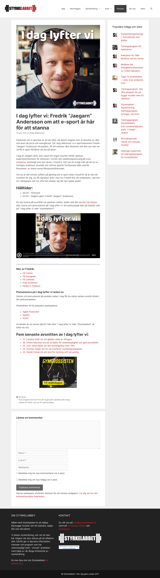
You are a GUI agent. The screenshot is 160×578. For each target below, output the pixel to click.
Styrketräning (92, 8)
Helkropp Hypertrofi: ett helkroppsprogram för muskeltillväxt (131, 154)
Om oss (132, 8)
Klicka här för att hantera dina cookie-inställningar (69, 547)
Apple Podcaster (31, 312)
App (63, 8)
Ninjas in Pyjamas (31, 286)
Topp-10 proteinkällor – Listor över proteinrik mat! (132, 79)
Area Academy (30, 282)
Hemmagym (75, 8)
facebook (72, 525)
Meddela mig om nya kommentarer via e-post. (41, 473)
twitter (82, 525)
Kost (107, 8)
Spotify (26, 315)
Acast (25, 318)
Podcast (120, 8)
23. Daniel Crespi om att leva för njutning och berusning (50, 352)
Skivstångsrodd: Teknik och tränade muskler (130, 141)
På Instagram (29, 276)
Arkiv (143, 8)
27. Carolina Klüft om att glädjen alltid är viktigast (47, 339)
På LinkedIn (28, 279)
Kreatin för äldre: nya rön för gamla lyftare (36, 402)
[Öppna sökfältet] (151, 8)
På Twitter (28, 273)
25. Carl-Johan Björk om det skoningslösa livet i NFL (49, 345)
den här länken (89, 202)
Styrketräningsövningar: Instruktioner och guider (132, 37)
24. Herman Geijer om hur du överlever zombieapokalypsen (52, 349)
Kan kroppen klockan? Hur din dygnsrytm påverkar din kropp (44, 400)
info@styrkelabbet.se (84, 522)
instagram (64, 529)
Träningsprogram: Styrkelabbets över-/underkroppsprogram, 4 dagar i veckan (132, 126)
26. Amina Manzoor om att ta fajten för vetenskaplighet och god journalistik (60, 342)
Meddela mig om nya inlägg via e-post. (38, 479)
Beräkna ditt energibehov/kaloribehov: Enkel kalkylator (132, 67)
